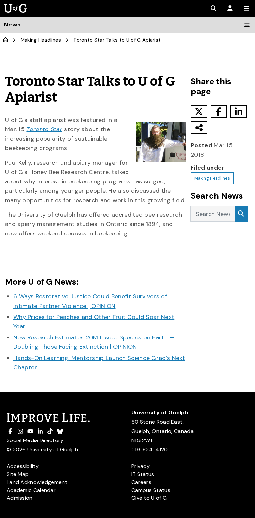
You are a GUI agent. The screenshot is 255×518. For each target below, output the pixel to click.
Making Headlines (41, 40)
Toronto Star (44, 129)
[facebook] (219, 111)
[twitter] (199, 111)
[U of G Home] (5, 40)
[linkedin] (238, 111)
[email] (199, 127)
